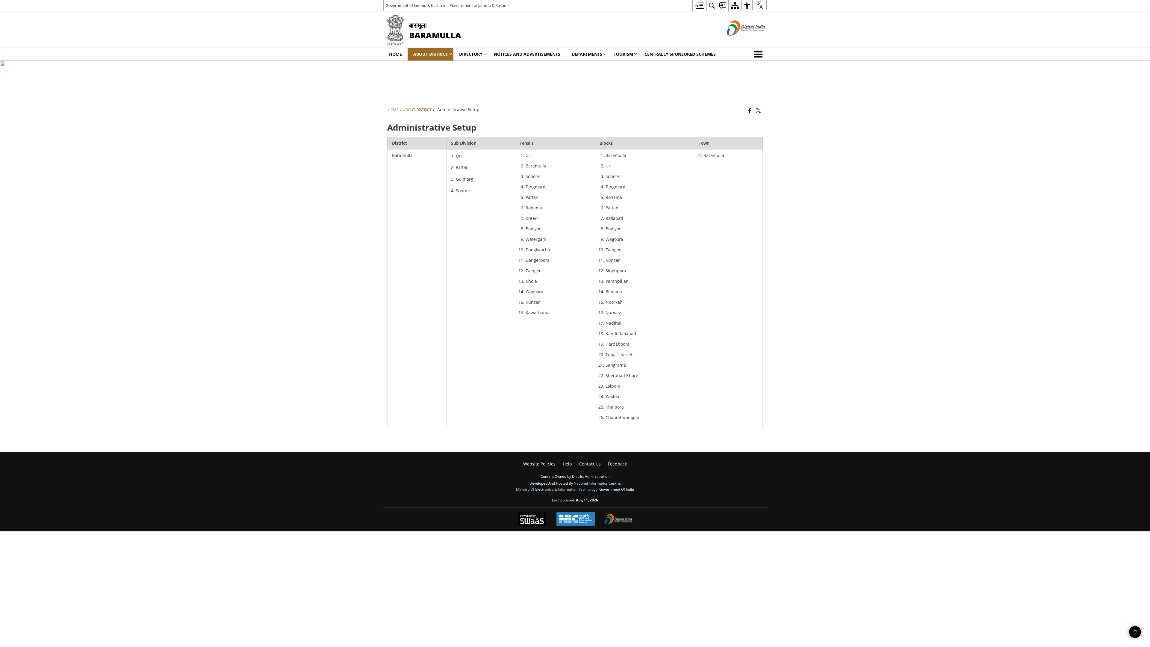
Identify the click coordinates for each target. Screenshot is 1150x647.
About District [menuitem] (430, 54)
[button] (759, 54)
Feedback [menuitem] (617, 464)
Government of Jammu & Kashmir (416, 5)
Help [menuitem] (567, 464)
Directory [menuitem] (470, 54)
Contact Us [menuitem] (590, 464)
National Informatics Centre (597, 483)
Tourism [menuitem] (623, 54)
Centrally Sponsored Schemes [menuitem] (680, 54)
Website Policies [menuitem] (539, 464)
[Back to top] (1135, 632)
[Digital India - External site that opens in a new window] (739, 40)
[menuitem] (699, 5)
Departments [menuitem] (587, 54)
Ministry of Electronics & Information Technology (556, 489)
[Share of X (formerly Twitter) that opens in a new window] (758, 110)
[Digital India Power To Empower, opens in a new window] (618, 519)
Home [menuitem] (395, 54)
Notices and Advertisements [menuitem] (527, 54)
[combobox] (759, 5)
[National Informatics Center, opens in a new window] (575, 519)
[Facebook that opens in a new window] (749, 110)
